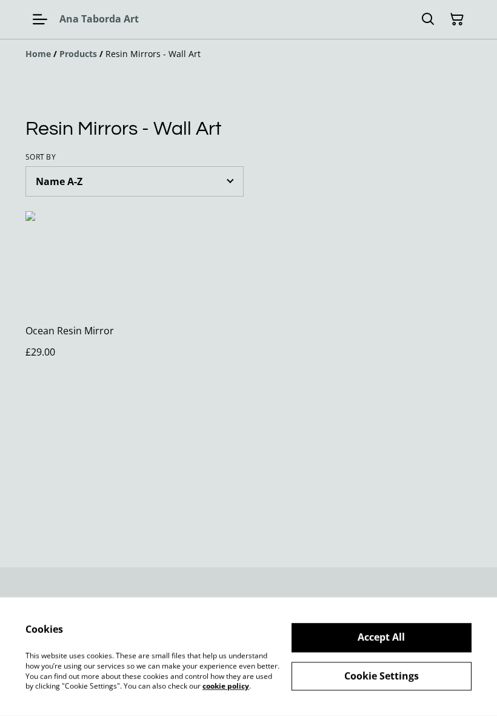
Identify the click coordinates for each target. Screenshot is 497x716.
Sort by (40, 157)
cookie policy (225, 686)
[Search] (427, 19)
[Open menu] (40, 19)
